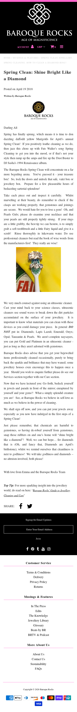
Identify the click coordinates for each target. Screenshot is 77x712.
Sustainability (38, 664)
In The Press (38, 606)
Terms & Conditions (38, 572)
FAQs (38, 668)
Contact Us (38, 659)
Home (7, 57)
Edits (38, 611)
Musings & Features (26, 57)
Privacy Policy (38, 582)
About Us (38, 654)
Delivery (38, 577)
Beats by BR (38, 630)
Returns (38, 587)
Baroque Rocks (47, 689)
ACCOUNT (23, 47)
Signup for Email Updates (38, 519)
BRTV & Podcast (38, 635)
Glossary (38, 625)
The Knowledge (38, 615)
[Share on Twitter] (30, 506)
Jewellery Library (38, 620)
